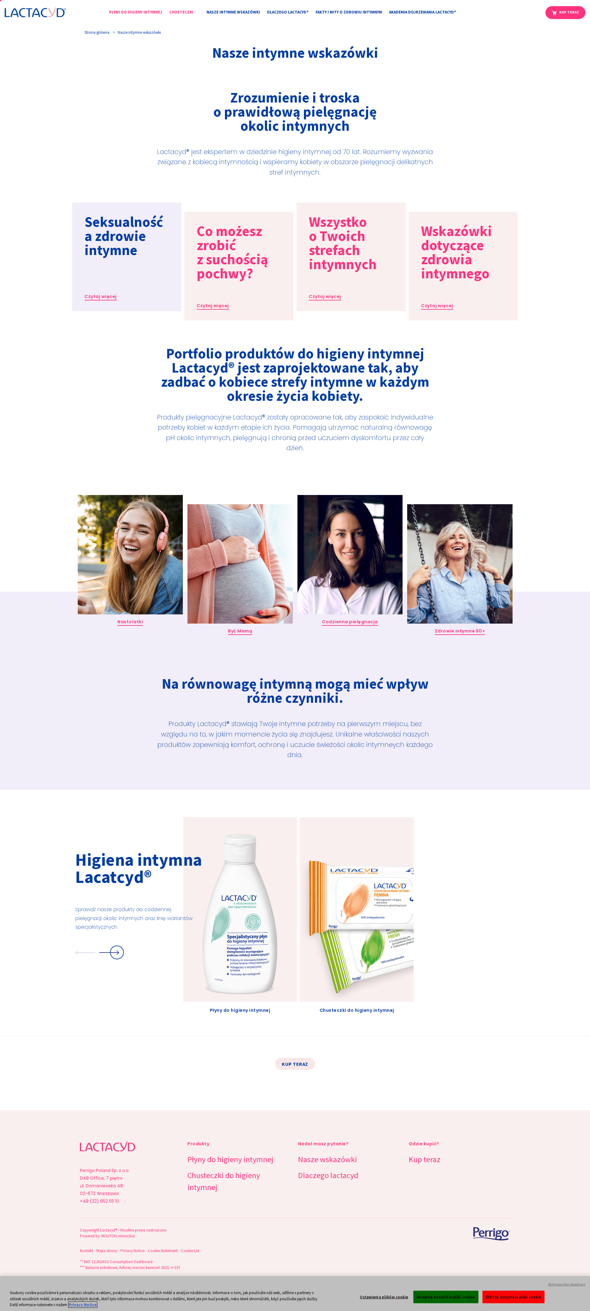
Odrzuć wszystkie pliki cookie (513, 1296)
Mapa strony (106, 1250)
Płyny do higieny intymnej (135, 12)
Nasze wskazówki (327, 1159)
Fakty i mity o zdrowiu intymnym (349, 12)
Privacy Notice (132, 1250)
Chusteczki (181, 12)
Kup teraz (569, 12)
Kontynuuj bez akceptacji (566, 1284)
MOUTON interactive (118, 1236)
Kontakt (86, 1250)
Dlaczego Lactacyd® (288, 12)
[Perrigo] (478, 1233)
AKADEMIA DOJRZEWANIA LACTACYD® (422, 12)
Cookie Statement (163, 1250)
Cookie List (190, 1250)
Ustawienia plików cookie (384, 1296)
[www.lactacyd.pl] (35, 11)
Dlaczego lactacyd (328, 1175)
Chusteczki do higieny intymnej (223, 1181)
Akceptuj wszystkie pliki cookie (446, 1296)
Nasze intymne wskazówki (233, 12)
